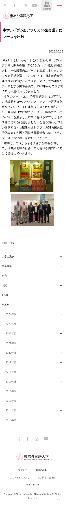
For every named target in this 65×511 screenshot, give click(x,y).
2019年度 (11, 362)
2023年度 (11, 323)
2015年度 (11, 400)
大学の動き (8, 256)
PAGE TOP (58, 499)
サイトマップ (32, 485)
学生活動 (7, 266)
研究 (4, 275)
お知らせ (7, 295)
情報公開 (22, 470)
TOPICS (8, 243)
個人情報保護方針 (46, 477)
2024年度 (11, 314)
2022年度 (11, 333)
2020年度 (11, 352)
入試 (4, 285)
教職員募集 (41, 470)
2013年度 (11, 420)
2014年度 (11, 410)
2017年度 (11, 381)
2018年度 (11, 371)
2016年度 (11, 391)
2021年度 (11, 343)
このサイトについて (19, 477)
